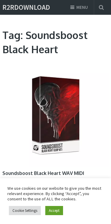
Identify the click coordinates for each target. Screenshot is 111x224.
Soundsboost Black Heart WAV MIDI (43, 173)
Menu (82, 7)
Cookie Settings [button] (24, 210)
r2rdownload (26, 7)
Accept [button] (54, 210)
